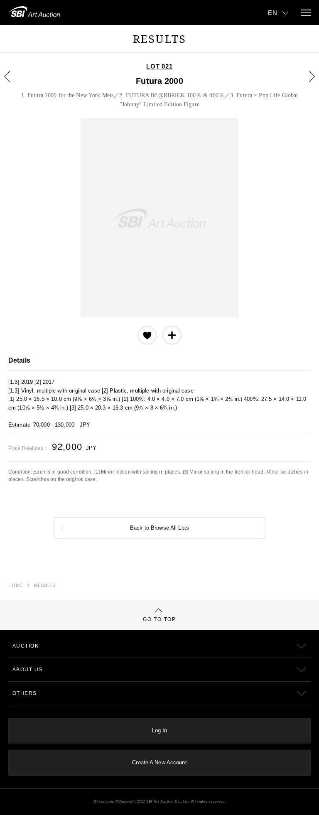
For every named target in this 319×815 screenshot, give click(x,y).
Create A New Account (159, 763)
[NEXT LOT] (307, 83)
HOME (15, 585)
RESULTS (44, 585)
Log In (159, 731)
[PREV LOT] (12, 83)
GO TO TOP (159, 619)
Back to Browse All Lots (159, 528)
